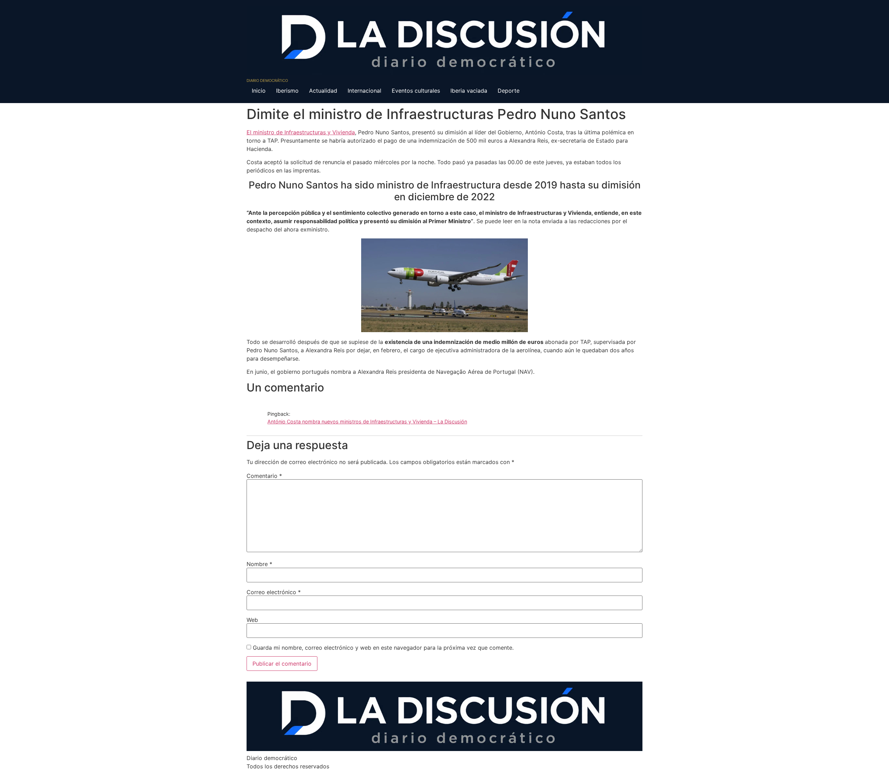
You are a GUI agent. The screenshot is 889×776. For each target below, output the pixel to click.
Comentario (264, 476)
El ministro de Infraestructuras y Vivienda (301, 132)
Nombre (259, 564)
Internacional (364, 90)
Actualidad (323, 90)
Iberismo (287, 90)
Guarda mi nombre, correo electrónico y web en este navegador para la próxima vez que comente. (383, 647)
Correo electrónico (274, 592)
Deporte (509, 90)
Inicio (259, 90)
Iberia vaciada (468, 90)
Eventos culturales (416, 90)
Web (252, 620)
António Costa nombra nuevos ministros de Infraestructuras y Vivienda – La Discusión (367, 421)
